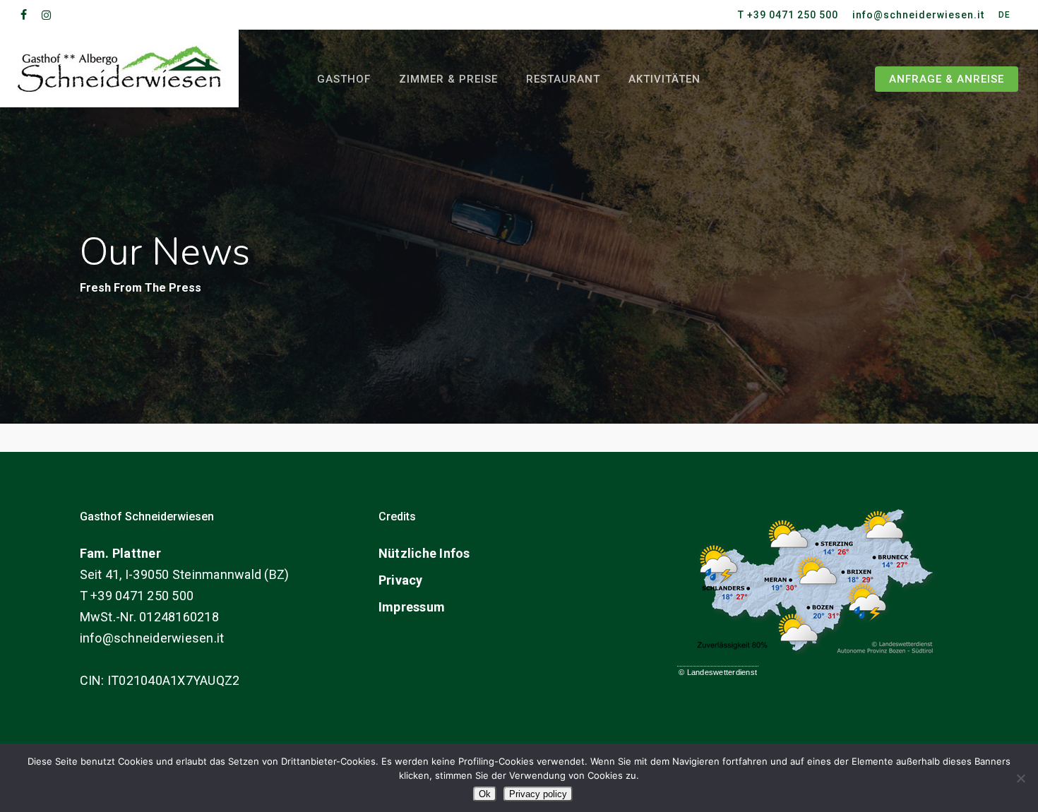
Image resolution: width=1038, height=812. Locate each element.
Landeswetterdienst (722, 672)
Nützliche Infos (424, 553)
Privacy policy (538, 794)
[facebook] (24, 15)
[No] (1020, 778)
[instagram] (47, 15)
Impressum (411, 606)
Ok (485, 794)
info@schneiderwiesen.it (152, 638)
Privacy (400, 580)
